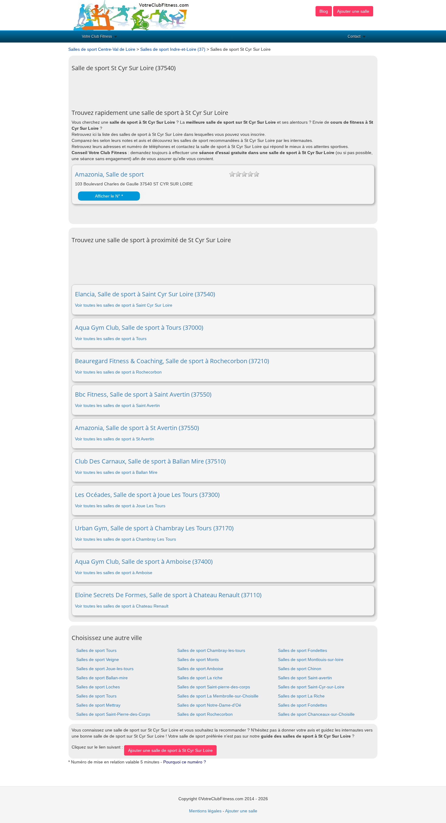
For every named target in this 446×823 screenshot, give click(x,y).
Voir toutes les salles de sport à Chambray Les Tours (125, 539)
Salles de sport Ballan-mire (102, 677)
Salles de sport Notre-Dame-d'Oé (209, 705)
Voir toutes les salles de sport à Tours (111, 338)
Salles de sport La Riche (301, 696)
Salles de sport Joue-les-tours (104, 668)
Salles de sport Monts (198, 659)
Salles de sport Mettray (98, 705)
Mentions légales (205, 810)
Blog (323, 11)
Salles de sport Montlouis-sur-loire (310, 659)
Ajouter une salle (353, 11)
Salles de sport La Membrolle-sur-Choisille (217, 696)
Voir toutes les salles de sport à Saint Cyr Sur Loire (123, 305)
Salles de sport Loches (98, 686)
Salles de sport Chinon (299, 668)
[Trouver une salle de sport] (132, 14)
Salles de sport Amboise (200, 668)
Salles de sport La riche (199, 677)
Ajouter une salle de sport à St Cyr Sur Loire (170, 750)
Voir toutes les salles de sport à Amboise (113, 572)
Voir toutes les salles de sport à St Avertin (114, 438)
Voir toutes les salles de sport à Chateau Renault (121, 606)
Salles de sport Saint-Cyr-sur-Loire (311, 686)
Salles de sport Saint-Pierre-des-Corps (113, 714)
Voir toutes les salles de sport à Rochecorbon (118, 372)
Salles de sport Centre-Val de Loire (101, 49)
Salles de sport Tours (96, 650)
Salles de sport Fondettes (302, 650)
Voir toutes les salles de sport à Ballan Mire (116, 472)
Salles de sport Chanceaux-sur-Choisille (316, 714)
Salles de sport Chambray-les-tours (211, 650)
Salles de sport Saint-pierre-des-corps (213, 686)
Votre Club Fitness (97, 36)
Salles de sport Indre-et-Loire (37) (172, 49)
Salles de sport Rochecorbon (205, 714)
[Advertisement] (182, 88)
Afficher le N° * (109, 196)
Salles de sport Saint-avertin (305, 677)
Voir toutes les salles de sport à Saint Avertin (117, 405)
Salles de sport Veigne (97, 659)
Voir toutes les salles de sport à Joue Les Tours (120, 505)
